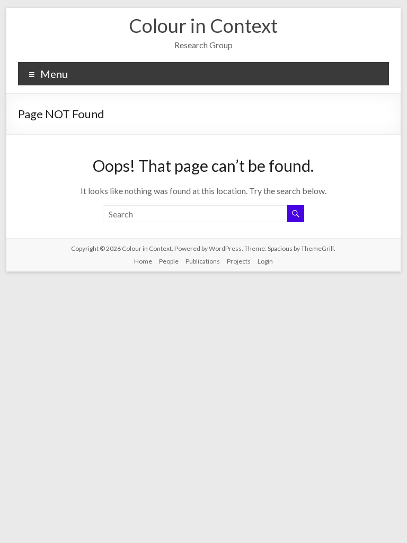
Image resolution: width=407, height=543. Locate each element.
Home (143, 261)
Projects (239, 261)
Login (265, 261)
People (169, 261)
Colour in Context (203, 25)
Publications (202, 261)
